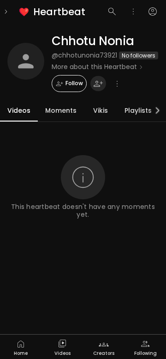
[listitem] (53, 11)
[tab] (21, 347)
